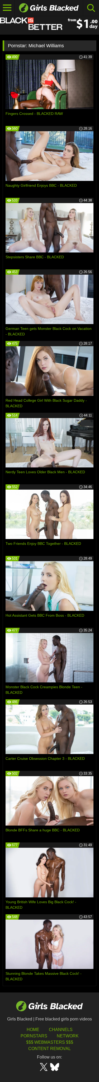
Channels (61, 1029)
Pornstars (34, 1036)
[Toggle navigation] (7, 8)
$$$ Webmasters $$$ (49, 1042)
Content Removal (49, 1048)
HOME (33, 1029)
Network (68, 1036)
